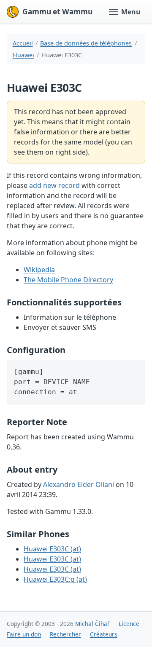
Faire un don (24, 634)
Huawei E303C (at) (52, 548)
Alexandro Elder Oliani (78, 484)
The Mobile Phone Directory (68, 279)
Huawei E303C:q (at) (55, 579)
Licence (129, 624)
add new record (54, 185)
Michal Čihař (92, 624)
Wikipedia (39, 269)
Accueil (23, 43)
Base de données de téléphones (86, 43)
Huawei (23, 55)
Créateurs (103, 634)
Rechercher (65, 634)
